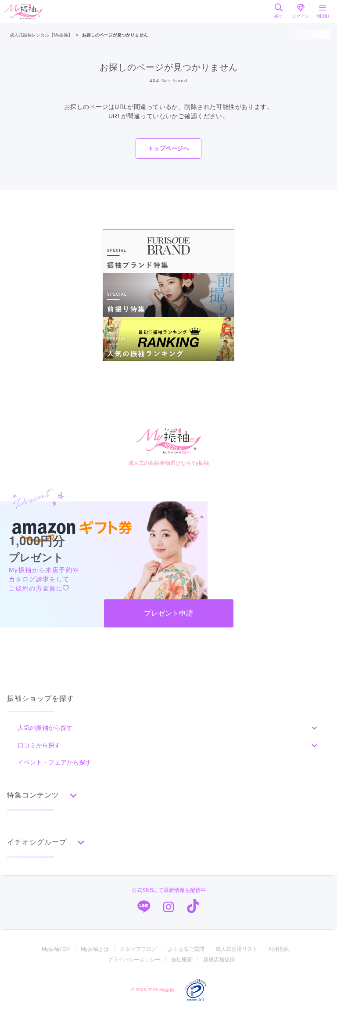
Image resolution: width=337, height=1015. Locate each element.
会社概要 (181, 960)
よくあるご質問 (186, 949)
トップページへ (168, 148)
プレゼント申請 (168, 613)
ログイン (300, 16)
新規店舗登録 (219, 960)
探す (278, 16)
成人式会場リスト (236, 949)
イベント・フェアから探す (54, 762)
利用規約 (279, 949)
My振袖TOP (56, 949)
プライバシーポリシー (134, 960)
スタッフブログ (138, 949)
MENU (322, 16)
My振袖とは (95, 949)
